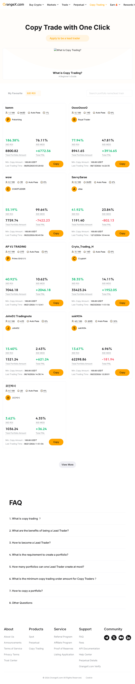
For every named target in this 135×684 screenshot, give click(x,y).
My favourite (15, 93)
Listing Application (64, 654)
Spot (31, 636)
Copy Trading (36, 648)
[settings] (62, 108)
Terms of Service (13, 648)
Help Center (85, 654)
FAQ (81, 636)
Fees (81, 642)
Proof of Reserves (63, 648)
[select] (39, 93)
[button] (67, 516)
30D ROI (31, 93)
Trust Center (10, 660)
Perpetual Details (88, 660)
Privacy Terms (11, 654)
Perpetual (34, 642)
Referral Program (63, 636)
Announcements (12, 642)
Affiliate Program (63, 642)
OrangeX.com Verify (90, 666)
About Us (9, 636)
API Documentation (89, 648)
